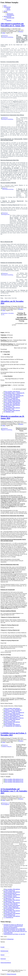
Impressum (3, 958)
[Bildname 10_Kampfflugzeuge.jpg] (15, 914)
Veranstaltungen (10, 15)
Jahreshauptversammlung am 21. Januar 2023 (14, 928)
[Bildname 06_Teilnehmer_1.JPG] (15, 406)
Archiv (5, 19)
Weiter (9, 939)
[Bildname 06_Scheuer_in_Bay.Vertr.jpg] (15, 904)
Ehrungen (9, 20)
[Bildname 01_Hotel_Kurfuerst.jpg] (15, 890)
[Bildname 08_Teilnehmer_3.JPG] (15, 409)
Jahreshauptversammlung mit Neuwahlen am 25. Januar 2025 (13, 25)
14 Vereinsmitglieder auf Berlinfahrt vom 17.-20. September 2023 (14, 791)
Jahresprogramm (7, 16)
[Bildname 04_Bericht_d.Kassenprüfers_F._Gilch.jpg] (15, 718)
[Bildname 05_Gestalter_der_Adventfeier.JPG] (15, 403)
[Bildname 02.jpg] (13, 780)
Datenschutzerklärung (6, 962)
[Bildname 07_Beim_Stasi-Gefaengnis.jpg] (15, 906)
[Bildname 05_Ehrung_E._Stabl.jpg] (15, 720)
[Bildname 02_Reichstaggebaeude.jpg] (15, 893)
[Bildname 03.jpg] (13, 781)
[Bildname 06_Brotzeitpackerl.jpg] (15, 723)
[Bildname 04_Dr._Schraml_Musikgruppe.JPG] (15, 401)
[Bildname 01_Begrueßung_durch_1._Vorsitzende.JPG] (15, 393)
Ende (12, 939)
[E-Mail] (3, 32)
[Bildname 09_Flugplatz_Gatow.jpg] (15, 912)
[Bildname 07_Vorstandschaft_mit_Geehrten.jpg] (15, 726)
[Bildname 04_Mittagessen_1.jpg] (15, 898)
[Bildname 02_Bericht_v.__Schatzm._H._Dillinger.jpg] (15, 712)
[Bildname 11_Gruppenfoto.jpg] (15, 917)
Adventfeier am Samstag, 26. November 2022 (14, 930)
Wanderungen (10, 13)
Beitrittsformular (4, 951)
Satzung (8, 9)
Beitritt (8, 8)
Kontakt (2, 947)
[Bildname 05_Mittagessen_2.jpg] (15, 901)
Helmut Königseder (11, 974)
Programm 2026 (10, 17)
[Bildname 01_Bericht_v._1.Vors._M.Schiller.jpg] (15, 709)
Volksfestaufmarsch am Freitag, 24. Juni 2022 (14, 934)
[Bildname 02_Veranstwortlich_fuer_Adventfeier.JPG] (15, 395)
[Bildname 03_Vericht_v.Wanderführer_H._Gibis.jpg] (15, 715)
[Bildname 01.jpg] (13, 779)
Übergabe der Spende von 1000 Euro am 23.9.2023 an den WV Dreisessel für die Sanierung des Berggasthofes (13, 926)
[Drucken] (20, 31)
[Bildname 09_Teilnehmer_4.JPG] (15, 411)
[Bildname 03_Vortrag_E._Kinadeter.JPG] (15, 398)
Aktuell (5, 11)
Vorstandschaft (7, 7)
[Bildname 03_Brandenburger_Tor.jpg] (15, 896)
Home (5, 5)
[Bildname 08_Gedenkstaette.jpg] (15, 909)
